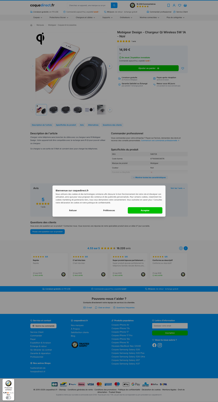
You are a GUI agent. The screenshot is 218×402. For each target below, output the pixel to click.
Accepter (145, 210)
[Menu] (12, 380)
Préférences (109, 210)
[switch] (8, 397)
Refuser (73, 210)
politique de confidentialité (98, 202)
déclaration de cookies (70, 202)
